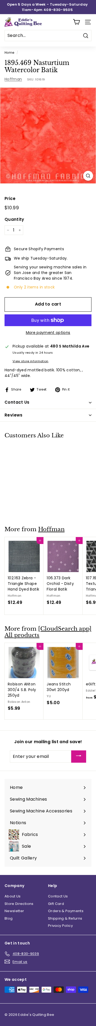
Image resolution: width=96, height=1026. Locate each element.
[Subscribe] (78, 756)
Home (9, 53)
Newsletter (14, 910)
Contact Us (58, 896)
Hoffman (13, 79)
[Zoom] (88, 176)
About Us (13, 896)
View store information (31, 361)
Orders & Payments (65, 910)
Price (10, 198)
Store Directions (19, 903)
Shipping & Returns (65, 918)
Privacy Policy (60, 925)
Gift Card (56, 903)
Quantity (14, 219)
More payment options (48, 332)
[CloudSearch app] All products (48, 632)
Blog (9, 918)
